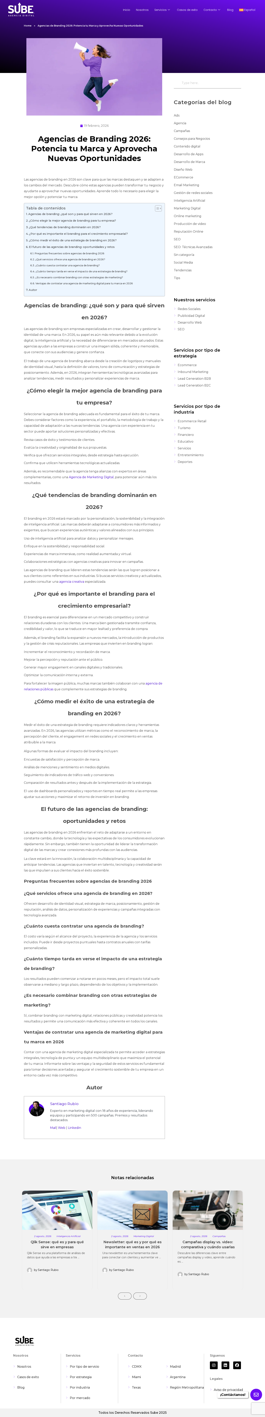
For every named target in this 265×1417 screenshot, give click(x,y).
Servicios (160, 10)
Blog (230, 10)
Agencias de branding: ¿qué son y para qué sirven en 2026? (70, 214)
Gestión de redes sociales (193, 193)
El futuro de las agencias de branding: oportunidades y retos (72, 247)
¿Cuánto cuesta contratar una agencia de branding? (67, 265)
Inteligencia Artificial (189, 200)
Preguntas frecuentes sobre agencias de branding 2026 (69, 253)
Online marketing (187, 216)
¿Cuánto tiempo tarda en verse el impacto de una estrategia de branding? (81, 271)
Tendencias (182, 270)
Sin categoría (184, 255)
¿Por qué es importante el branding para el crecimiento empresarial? (78, 234)
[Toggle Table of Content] (156, 208)
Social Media (183, 262)
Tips (177, 278)
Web (61, 1128)
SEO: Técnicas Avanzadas (193, 247)
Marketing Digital (187, 208)
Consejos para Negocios (192, 139)
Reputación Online (188, 231)
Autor (33, 290)
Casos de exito (187, 10)
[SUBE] (21, 9)
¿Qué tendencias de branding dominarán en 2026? (65, 227)
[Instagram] (214, 1365)
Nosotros (142, 10)
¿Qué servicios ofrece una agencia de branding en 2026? (70, 259)
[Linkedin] (225, 1365)
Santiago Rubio (64, 1103)
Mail (53, 1128)
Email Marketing (186, 185)
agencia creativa (71, 581)
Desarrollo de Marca (189, 162)
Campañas (182, 131)
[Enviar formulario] (256, 1395)
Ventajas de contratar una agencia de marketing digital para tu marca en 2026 (84, 283)
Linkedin (74, 1128)
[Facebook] (237, 1365)
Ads (176, 115)
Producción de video (190, 224)
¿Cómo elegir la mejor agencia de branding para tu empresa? (72, 220)
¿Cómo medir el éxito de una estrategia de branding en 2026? (73, 240)
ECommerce (183, 177)
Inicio (126, 10)
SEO (177, 239)
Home (27, 25)
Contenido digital (187, 146)
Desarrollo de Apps (188, 154)
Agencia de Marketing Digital (91, 477)
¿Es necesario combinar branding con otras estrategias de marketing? (79, 277)
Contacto (210, 10)
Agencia (180, 123)
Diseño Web (183, 169)
